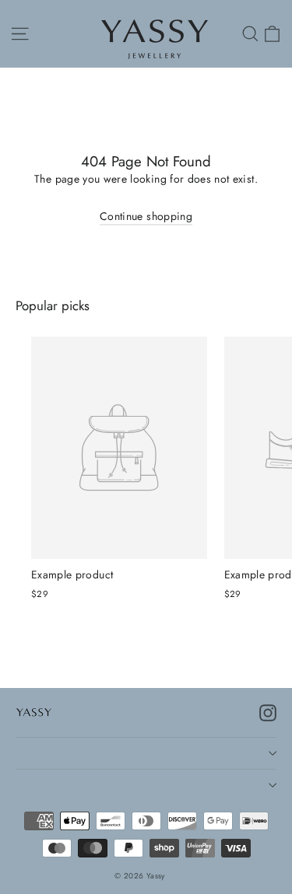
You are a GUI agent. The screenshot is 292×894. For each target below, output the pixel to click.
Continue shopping (146, 216)
